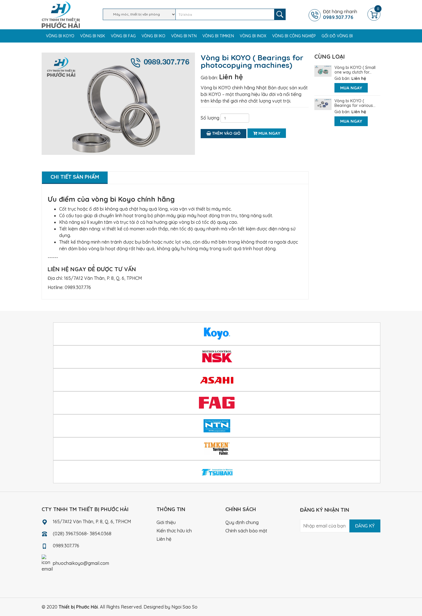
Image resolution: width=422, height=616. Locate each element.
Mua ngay (268, 133)
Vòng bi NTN (184, 35)
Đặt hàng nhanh (340, 14)
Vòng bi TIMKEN (218, 35)
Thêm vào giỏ (226, 133)
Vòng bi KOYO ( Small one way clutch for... (354, 70)
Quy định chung (242, 522)
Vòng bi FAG (123, 35)
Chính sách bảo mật (246, 531)
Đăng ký (365, 526)
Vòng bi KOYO (60, 35)
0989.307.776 (78, 287)
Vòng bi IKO (153, 35)
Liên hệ (231, 76)
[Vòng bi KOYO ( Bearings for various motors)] (323, 104)
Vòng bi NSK (92, 35)
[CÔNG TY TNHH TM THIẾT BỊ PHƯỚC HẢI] (61, 14)
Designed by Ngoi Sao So (171, 607)
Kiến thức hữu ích (174, 531)
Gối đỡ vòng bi (337, 35)
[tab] (75, 178)
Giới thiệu (166, 522)
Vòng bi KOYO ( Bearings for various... (354, 103)
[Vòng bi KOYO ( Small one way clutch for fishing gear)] (323, 70)
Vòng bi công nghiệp (294, 35)
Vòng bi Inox (253, 35)
